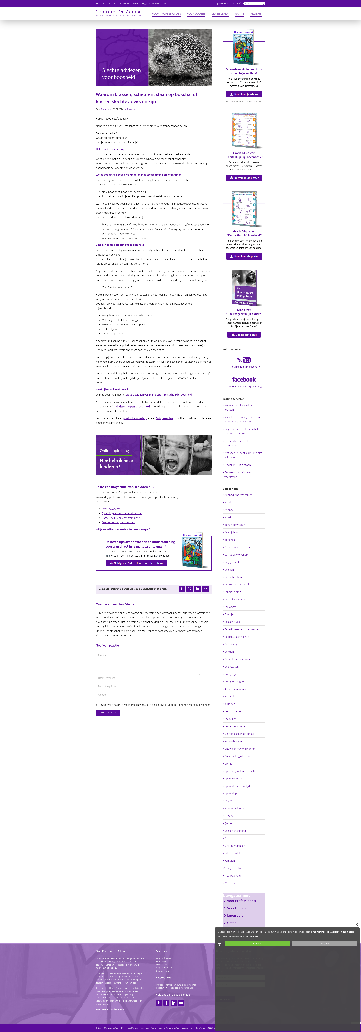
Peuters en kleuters (235, 808)
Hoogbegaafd (232, 674)
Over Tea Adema (111, 509)
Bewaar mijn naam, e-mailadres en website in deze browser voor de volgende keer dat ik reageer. (154, 705)
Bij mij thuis (231, 532)
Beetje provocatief (235, 525)
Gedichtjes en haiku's (236, 637)
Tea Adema (106, 109)
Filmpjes (229, 614)
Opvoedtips (231, 793)
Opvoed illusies (233, 778)
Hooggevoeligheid (235, 681)
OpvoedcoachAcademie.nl (227, 3)
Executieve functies (235, 599)
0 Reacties (130, 109)
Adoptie (229, 510)
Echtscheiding (232, 592)
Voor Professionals (241, 900)
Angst (227, 517)
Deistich (229, 569)
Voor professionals (165, 958)
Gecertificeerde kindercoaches (241, 629)
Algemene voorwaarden (141, 1028)
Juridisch (229, 704)
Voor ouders (162, 961)
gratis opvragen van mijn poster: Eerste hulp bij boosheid (159, 394)
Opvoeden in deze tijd (237, 786)
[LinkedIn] (174, 1003)
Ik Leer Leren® (162, 964)
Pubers (228, 816)
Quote (228, 823)
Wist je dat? (230, 883)
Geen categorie (233, 644)
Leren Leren (236, 915)
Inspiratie (229, 696)
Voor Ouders (236, 908)
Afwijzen (324, 943)
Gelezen (229, 651)
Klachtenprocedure (158, 1028)
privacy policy (294, 931)
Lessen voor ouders (235, 726)
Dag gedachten (233, 562)
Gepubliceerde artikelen (238, 659)
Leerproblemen (233, 711)
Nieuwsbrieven (233, 741)
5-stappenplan (164, 418)
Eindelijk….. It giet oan (237, 465)
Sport (227, 838)
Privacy (128, 1028)
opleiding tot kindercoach (123, 976)
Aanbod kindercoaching (238, 495)
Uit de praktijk (232, 853)
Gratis (231, 922)
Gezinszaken (231, 666)
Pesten (228, 801)
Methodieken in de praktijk (239, 734)
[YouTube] (181, 1003)
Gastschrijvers (232, 622)
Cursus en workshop (236, 554)
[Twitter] (159, 1003)
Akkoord (257, 943)
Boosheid (230, 539)
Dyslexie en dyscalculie (237, 584)
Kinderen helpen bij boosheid (132, 406)
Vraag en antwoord (235, 868)
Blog (158, 967)
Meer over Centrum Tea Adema (110, 1009)
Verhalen (229, 860)
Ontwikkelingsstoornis (237, 756)
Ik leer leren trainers (235, 689)
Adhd (227, 502)
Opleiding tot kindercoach (239, 771)
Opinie (228, 763)
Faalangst (230, 607)
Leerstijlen (230, 719)
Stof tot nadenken (234, 846)
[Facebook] (166, 1003)
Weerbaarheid (232, 875)
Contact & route (163, 970)
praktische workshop (135, 418)
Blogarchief (167, 967)
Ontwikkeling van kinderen (239, 748)
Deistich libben (233, 577)
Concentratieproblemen (238, 547)
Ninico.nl (160, 987)
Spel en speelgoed (235, 831)
